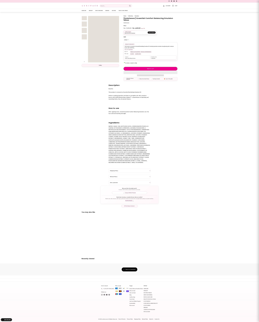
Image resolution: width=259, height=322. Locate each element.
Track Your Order (123, 10)
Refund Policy (113, 176)
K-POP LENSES (147, 305)
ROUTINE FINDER (148, 292)
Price (125, 25)
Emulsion (137, 16)
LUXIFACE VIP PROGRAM (149, 309)
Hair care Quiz (133, 292)
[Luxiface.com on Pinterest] (109, 294)
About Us (151, 319)
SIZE (125, 37)
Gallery (100, 65)
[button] (150, 72)
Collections (130, 16)
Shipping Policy (114, 170)
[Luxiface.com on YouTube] (106, 294)
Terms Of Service (121, 319)
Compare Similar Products (130, 192)
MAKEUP (91, 10)
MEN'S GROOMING (148, 294)
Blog (130, 294)
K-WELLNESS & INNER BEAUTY (151, 303)
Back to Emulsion (130, 269)
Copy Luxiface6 (152, 32)
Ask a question (114, 182)
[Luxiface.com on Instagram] (102, 294)
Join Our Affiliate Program (135, 301)
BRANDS (107, 10)
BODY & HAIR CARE (148, 297)
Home (125, 16)
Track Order (132, 299)
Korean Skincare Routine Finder (136, 288)
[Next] (84, 61)
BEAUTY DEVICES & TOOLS (150, 299)
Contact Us (157, 319)
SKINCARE (84, 10)
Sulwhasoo (126, 22)
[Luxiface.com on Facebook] (104, 294)
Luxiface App (132, 297)
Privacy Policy (130, 319)
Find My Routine (129, 200)
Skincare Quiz (132, 290)
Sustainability (132, 303)
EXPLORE (114, 10)
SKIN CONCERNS (99, 10)
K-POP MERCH (147, 301)
